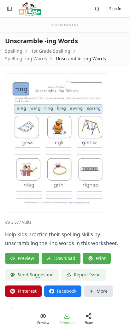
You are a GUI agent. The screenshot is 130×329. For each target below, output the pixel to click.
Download (64, 258)
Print (101, 258)
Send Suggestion (36, 275)
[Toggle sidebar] (9, 9)
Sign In (115, 8)
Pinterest (27, 291)
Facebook (66, 291)
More (102, 291)
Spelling (13, 51)
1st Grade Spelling (50, 51)
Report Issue (87, 275)
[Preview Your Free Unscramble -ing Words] (65, 142)
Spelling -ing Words (26, 59)
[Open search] (97, 9)
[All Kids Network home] (30, 8)
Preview (26, 258)
